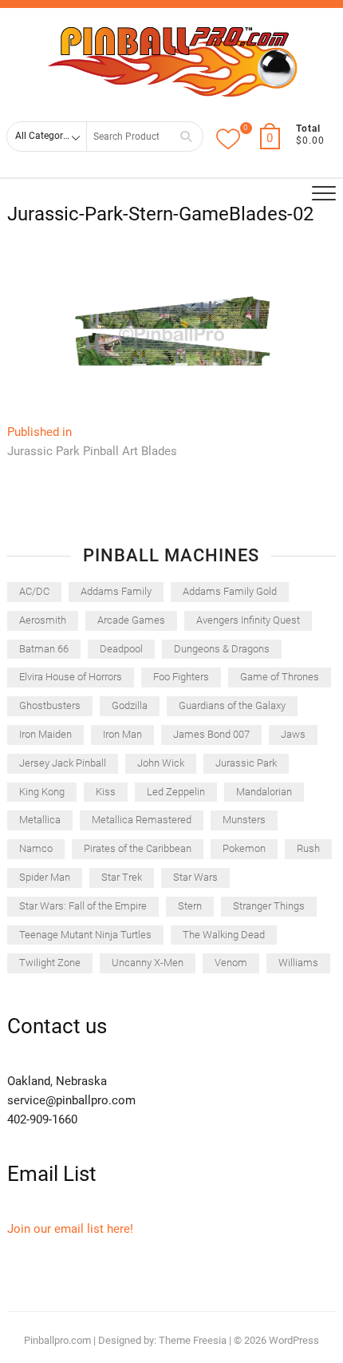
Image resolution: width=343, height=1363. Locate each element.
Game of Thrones (279, 677)
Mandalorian (264, 792)
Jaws (293, 734)
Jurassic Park (246, 763)
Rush (308, 848)
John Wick (160, 763)
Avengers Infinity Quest (248, 620)
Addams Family (116, 591)
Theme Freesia (193, 1340)
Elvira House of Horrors (70, 677)
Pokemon (244, 848)
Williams (298, 963)
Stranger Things (269, 906)
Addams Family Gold (230, 591)
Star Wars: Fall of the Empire (83, 906)
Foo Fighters (181, 677)
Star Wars (195, 877)
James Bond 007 (211, 734)
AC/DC (34, 591)
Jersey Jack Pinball (62, 763)
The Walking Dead (224, 935)
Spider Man (44, 877)
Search (186, 136)
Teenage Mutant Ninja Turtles (85, 935)
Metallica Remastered (141, 820)
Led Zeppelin (176, 792)
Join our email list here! (70, 1229)
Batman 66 (44, 649)
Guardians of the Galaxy (232, 705)
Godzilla (130, 705)
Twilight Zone (50, 963)
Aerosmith (42, 620)
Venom (231, 963)
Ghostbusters (50, 705)
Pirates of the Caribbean (137, 848)
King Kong (42, 792)
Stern (190, 906)
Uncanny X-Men (147, 963)
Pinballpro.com (57, 1340)
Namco (36, 848)
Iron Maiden (45, 734)
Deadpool (121, 649)
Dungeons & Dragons (222, 649)
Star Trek (121, 877)
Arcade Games (131, 620)
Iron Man (122, 734)
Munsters (244, 820)
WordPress (294, 1340)
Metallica (40, 820)
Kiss (106, 792)
